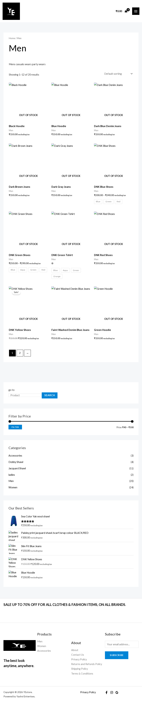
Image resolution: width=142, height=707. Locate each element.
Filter (15, 427)
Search (49, 395)
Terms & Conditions (82, 673)
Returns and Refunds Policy (86, 664)
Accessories (15, 455)
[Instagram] (111, 692)
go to (11, 389)
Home (12, 38)
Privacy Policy (79, 659)
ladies (11, 474)
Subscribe (116, 655)
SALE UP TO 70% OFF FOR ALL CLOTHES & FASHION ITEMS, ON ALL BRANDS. (64, 604)
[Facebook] (106, 692)
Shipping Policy (79, 668)
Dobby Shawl (15, 462)
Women (12, 487)
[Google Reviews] (116, 692)
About (74, 650)
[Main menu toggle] (135, 11)
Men (11, 481)
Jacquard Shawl (17, 468)
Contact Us (77, 654)
